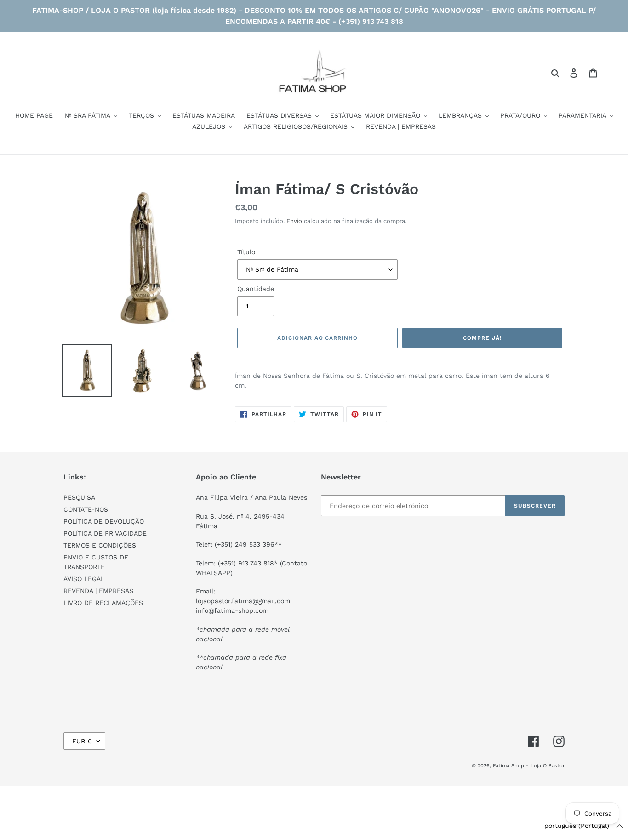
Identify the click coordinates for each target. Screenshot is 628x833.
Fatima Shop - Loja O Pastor (529, 766)
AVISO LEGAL (83, 578)
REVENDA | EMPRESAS (98, 590)
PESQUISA (79, 497)
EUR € (82, 741)
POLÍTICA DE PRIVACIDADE (105, 533)
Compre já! (482, 338)
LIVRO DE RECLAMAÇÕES (103, 602)
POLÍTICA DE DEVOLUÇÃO (103, 521)
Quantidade (255, 288)
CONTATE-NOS (85, 509)
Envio (294, 220)
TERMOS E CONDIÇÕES (99, 545)
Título (246, 252)
